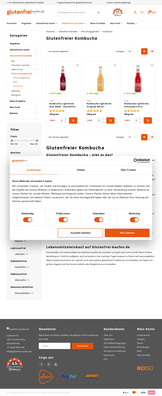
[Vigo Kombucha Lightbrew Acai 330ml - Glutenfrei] (63, 79)
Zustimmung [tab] (34, 170)
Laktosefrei (21, 254)
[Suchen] (98, 12)
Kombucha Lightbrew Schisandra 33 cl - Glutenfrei (136, 105)
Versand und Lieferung (114, 351)
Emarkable (65, 392)
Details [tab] (81, 170)
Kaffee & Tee (17, 69)
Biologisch (16, 95)
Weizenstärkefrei (24, 293)
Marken (131, 23)
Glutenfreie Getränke (72, 23)
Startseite (12, 23)
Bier (13, 61)
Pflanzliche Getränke (20, 65)
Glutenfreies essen (45, 23)
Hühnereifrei (22, 280)
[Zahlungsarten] (126, 392)
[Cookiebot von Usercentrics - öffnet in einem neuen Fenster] (136, 160)
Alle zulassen (127, 232)
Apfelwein (15, 91)
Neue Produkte (97, 23)
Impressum (109, 355)
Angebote (26, 23)
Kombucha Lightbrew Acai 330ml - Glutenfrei (62, 105)
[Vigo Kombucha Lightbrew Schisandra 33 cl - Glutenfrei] (138, 79)
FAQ (105, 359)
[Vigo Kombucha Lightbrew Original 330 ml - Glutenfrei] (101, 79)
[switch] (63, 219)
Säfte (15, 82)
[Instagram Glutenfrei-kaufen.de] (48, 364)
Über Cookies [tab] (128, 170)
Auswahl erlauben (80, 232)
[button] (117, 12)
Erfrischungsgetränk (21, 73)
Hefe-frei (20, 241)
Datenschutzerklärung (114, 347)
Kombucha (18, 86)
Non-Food (115, 23)
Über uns (108, 335)
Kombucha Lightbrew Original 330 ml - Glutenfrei (99, 105)
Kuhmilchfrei (22, 267)
